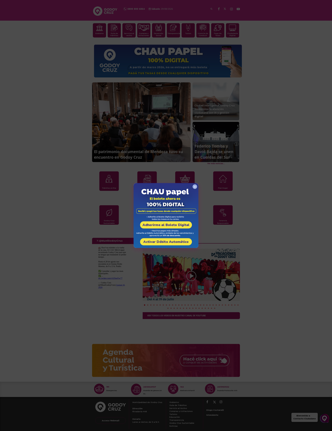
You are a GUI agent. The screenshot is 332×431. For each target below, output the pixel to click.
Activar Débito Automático (166, 242)
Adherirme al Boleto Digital (166, 225)
